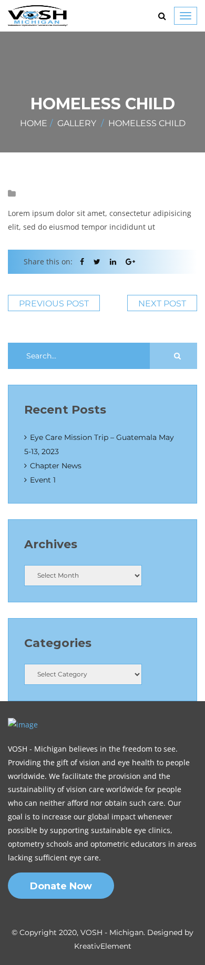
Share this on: (48, 261)
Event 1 (43, 480)
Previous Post (54, 304)
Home (33, 123)
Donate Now (61, 886)
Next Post (162, 304)
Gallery (76, 123)
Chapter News (55, 465)
